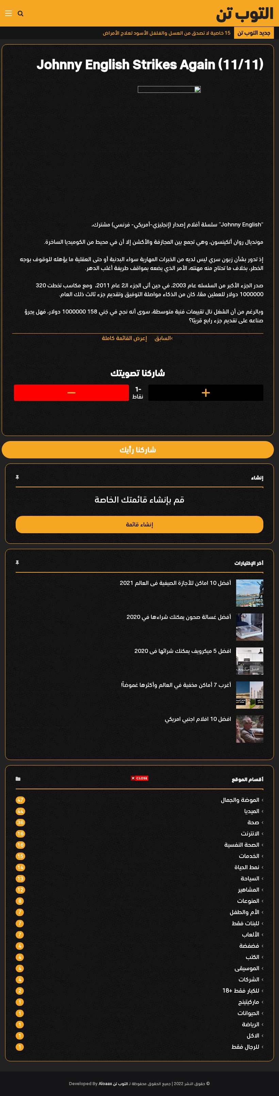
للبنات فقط (245, 923)
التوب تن (120, 1083)
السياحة (250, 878)
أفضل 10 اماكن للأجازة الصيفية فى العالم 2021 (175, 583)
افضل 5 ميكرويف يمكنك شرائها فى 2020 (182, 651)
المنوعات (248, 900)
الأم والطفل (244, 911)
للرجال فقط (245, 1046)
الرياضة (250, 1024)
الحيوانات (248, 1012)
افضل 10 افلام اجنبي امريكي (198, 719)
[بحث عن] (20, 15)
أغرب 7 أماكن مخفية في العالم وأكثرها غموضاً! (176, 685)
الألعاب (250, 934)
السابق (162, 338)
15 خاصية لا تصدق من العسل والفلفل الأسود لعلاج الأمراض (167, 33)
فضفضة (249, 945)
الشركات (249, 979)
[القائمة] (8, 15)
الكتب (252, 956)
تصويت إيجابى (205, 393)
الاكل (253, 1035)
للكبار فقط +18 (240, 990)
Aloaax (105, 1083)
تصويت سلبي (71, 393)
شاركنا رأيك (138, 449)
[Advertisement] (139, 829)
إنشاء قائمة (139, 524)
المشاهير (248, 889)
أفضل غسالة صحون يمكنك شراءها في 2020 (179, 617)
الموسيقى (246, 968)
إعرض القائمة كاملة (124, 338)
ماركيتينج (248, 1001)
